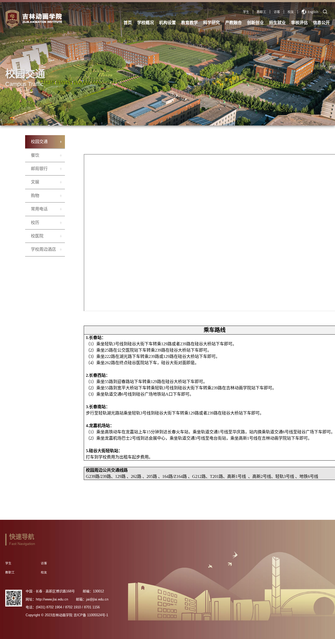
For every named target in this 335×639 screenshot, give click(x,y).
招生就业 (277, 22)
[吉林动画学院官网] (64, 19)
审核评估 (299, 22)
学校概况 (145, 22)
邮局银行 (39, 168)
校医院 (37, 236)
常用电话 (39, 209)
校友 (291, 11)
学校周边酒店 (43, 249)
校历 (35, 222)
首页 (128, 22)
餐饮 (35, 155)
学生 (246, 11)
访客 (277, 11)
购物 (35, 195)
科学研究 (211, 22)
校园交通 (39, 141)
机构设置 (167, 22)
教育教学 (189, 22)
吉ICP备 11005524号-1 (91, 615)
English (313, 11)
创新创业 (255, 22)
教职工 (261, 11)
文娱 (35, 182)
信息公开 (321, 22)
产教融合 (233, 22)
